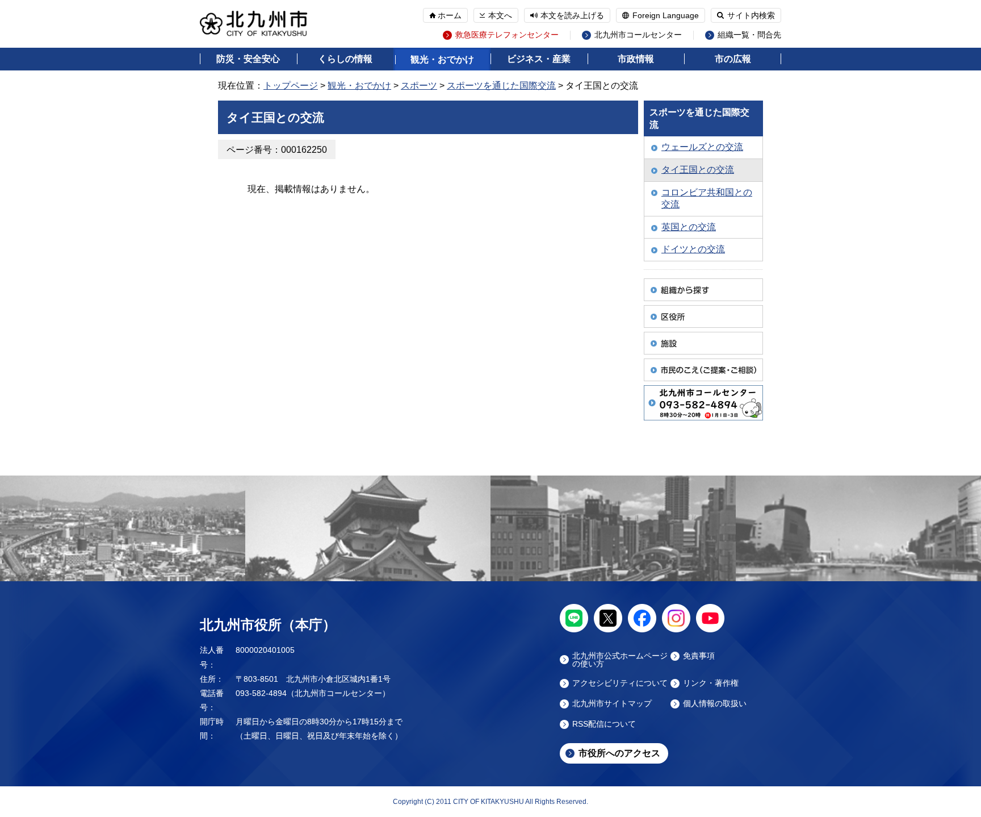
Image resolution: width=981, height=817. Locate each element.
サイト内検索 (751, 15)
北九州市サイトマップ (612, 703)
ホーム (450, 15)
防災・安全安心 (248, 59)
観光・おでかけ (442, 59)
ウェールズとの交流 (702, 147)
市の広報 (733, 59)
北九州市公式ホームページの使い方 (620, 660)
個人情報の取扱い (715, 703)
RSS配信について (604, 724)
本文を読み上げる (572, 15)
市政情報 (636, 59)
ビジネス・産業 (539, 59)
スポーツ (419, 85)
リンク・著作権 (711, 683)
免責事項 (699, 656)
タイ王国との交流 (697, 169)
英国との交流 (688, 227)
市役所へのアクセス (619, 753)
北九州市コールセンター (638, 35)
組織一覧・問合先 (749, 35)
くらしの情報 (345, 59)
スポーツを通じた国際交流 (501, 85)
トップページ (290, 85)
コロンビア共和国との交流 (706, 198)
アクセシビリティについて (620, 683)
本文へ (500, 15)
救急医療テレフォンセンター (507, 35)
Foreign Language (665, 15)
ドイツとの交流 (693, 249)
